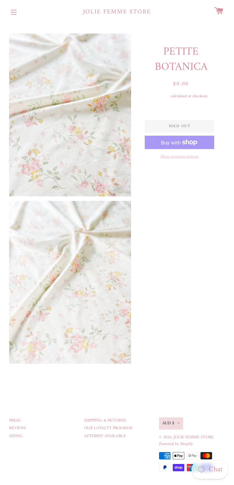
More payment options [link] (179, 156)
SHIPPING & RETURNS (105, 420)
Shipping (161, 96)
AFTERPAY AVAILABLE (105, 436)
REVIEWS (17, 428)
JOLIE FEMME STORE (117, 12)
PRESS (14, 420)
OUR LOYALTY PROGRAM (108, 428)
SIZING (16, 436)
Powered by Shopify (176, 444)
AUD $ (168, 423)
